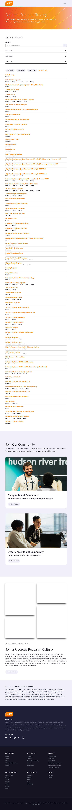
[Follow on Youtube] (6, 737)
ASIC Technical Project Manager (16, 105)
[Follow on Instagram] (15, 737)
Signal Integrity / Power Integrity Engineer (19, 100)
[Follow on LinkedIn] (10, 737)
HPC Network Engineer (13, 80)
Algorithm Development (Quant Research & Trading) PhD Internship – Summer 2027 (33, 159)
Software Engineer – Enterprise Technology (19, 278)
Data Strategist (10, 75)
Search (7, 42)
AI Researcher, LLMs (12, 90)
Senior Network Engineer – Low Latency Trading (21, 387)
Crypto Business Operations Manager (17, 134)
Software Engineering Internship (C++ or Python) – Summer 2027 (27, 179)
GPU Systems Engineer (13, 352)
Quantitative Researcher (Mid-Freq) (17, 396)
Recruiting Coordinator (12, 377)
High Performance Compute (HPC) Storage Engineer (22, 347)
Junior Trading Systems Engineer (16, 194)
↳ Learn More (12, 672)
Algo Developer (10, 401)
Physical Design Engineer (13, 263)
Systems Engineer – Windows (15, 208)
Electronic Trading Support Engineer (17, 233)
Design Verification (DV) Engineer (16, 258)
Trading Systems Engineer (14, 189)
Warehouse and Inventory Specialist (17, 119)
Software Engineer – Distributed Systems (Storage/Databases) (26, 367)
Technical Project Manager (14, 248)
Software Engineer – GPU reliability (17, 307)
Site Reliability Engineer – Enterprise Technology (21, 109)
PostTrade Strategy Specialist (15, 198)
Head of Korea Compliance (14, 253)
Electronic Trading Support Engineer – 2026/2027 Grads (24, 85)
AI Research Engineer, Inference (16, 228)
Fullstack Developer (12, 337)
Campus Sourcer (10, 144)
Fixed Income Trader (12, 139)
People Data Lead (11, 218)
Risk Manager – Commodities (15, 357)
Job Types (9, 61)
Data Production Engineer (13, 154)
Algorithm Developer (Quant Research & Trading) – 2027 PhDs (25, 169)
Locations (9, 50)
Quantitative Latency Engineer (15, 283)
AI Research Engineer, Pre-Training (17, 223)
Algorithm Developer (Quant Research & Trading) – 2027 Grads (26, 174)
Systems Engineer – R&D (13, 297)
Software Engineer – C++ (13, 342)
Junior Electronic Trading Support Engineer (19, 411)
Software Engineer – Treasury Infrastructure (20, 312)
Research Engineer (11, 327)
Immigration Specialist (13, 114)
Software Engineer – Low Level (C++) (17, 382)
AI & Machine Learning (54, 765)
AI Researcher (10, 95)
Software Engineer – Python (14, 322)
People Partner (10, 149)
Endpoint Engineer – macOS (14, 129)
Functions (9, 56)
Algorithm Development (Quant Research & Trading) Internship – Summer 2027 (31, 164)
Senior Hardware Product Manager (16, 243)
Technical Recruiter (11, 288)
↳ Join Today (14, 504)
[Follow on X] (23, 737)
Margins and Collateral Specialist (16, 124)
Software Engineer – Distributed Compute (19, 332)
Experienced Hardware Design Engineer (18, 372)
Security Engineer (11, 268)
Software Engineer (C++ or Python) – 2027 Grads (21, 184)
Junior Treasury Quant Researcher (16, 203)
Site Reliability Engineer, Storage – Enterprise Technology (24, 238)
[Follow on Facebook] (19, 737)
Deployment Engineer (12, 302)
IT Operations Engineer (13, 293)
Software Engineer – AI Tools (15, 317)
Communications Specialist (14, 406)
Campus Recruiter (11, 273)
